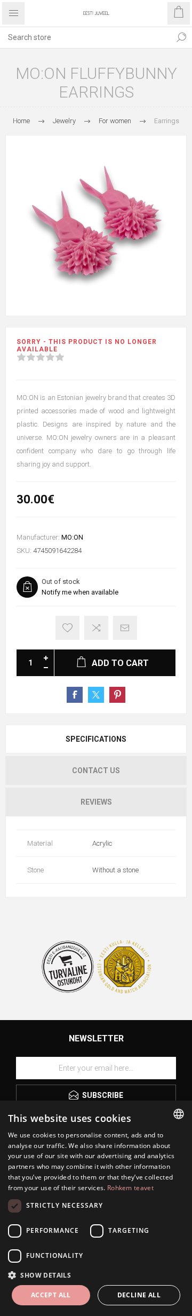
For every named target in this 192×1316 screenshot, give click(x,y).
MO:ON (72, 537)
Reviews (96, 802)
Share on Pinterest (117, 695)
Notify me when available (80, 592)
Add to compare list (96, 628)
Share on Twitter (96, 695)
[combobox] (85, 37)
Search (181, 37)
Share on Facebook (75, 695)
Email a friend (125, 628)
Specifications (96, 739)
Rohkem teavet (130, 1187)
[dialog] (96, 1208)
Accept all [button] (51, 1294)
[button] (96, 1275)
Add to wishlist (67, 628)
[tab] (96, 739)
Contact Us (96, 770)
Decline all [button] (139, 1294)
